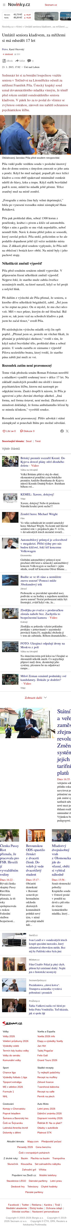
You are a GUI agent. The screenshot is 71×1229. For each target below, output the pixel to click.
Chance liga (9, 1072)
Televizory (32, 1186)
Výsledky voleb (11, 1045)
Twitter (25, 1204)
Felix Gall (42, 1055)
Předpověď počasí (51, 1141)
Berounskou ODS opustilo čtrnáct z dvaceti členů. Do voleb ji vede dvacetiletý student (35, 860)
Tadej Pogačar (45, 1050)
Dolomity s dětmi (12, 1132)
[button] (35, 135)
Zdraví (24, 589)
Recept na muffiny (47, 1077)
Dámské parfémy (38, 1180)
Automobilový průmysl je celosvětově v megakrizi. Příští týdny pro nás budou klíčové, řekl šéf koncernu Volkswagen (44, 545)
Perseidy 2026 (25, 1147)
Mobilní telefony (48, 1175)
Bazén (24, 1158)
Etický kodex (36, 1208)
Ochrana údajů (54, 1208)
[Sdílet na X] (67, 431)
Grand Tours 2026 (47, 1060)
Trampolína (58, 1158)
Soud (29, 441)
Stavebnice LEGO (16, 1180)
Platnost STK (44, 1132)
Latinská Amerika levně (15, 1127)
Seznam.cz (51, 4)
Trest (37, 441)
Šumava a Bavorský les (15, 1118)
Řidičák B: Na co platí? (49, 1123)
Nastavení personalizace (45, 1211)
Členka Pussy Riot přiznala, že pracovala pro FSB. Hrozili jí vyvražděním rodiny (9, 860)
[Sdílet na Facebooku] (62, 431)
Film (23, 518)
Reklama (36, 1204)
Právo (5, 49)
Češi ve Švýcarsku (13, 1123)
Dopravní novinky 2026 (50, 1118)
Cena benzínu (43, 1147)
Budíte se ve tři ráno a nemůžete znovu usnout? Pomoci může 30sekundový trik (41, 580)
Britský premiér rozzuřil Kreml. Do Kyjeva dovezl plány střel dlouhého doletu (43, 461)
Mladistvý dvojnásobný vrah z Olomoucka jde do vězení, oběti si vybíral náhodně (61, 860)
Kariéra (48, 1204)
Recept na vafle (45, 1091)
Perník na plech (45, 1096)
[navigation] (4, 5)
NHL (5, 1096)
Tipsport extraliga (12, 1082)
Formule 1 (8, 1091)
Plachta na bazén (40, 1158)
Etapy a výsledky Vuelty (50, 1041)
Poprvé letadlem (12, 1113)
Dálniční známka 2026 (49, 1113)
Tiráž (57, 1204)
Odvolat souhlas (20, 1211)
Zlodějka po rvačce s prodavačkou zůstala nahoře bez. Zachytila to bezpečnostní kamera (42, 614)
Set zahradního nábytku (48, 1164)
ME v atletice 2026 (13, 1086)
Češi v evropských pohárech (34, 1152)
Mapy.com (33, 1141)
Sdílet (22, 60)
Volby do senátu (11, 1055)
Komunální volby (12, 1060)
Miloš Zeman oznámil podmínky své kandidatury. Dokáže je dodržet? (43, 678)
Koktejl (24, 622)
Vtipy (23, 499)
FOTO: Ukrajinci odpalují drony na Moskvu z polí (43, 645)
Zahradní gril (29, 1169)
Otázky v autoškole (47, 1127)
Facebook (13, 1204)
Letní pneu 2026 (46, 1108)
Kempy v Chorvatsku (14, 1108)
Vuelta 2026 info (46, 1036)
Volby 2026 (9, 1036)
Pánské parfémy (34, 1192)
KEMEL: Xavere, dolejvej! (37, 494)
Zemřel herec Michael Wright (39, 514)
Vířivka (42, 1169)
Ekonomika (26, 555)
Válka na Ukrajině (29, 470)
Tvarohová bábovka (48, 1086)
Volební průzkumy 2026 (15, 1041)
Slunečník (12, 1164)
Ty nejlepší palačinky (48, 1072)
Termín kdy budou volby (16, 1050)
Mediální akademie (16, 1208)
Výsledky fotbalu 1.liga (15, 1077)
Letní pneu (56, 1180)
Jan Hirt (41, 1045)
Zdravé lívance (45, 1082)
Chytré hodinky (49, 1186)
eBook (10, 60)
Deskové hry (18, 1186)
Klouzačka (26, 1164)
